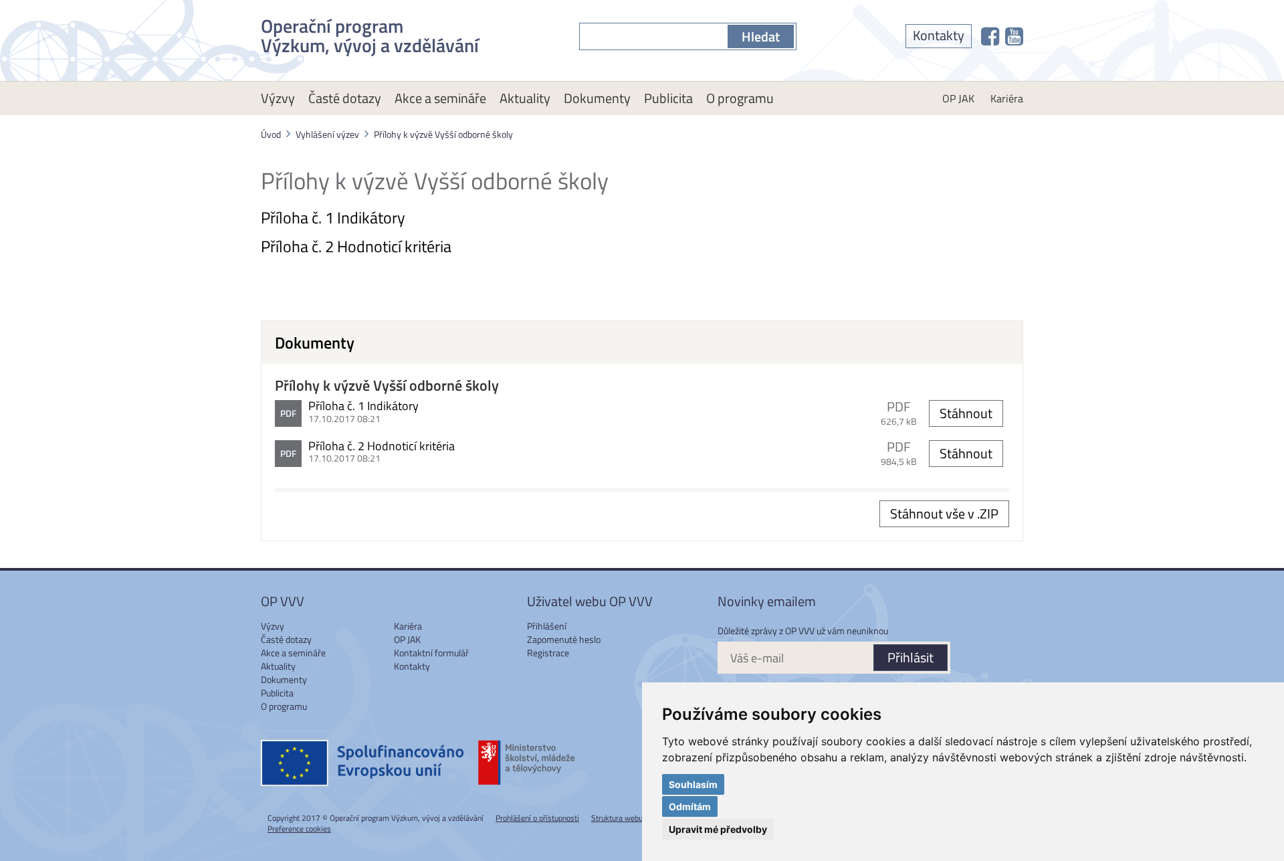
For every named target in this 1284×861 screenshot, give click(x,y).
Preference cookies (299, 828)
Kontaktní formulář (431, 653)
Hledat (761, 36)
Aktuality (525, 98)
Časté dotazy (344, 98)
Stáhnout (966, 413)
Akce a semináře (440, 98)
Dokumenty (597, 98)
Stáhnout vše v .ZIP (944, 513)
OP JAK (958, 98)
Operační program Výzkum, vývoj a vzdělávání (370, 33)
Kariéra (1006, 98)
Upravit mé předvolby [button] (718, 829)
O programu (740, 98)
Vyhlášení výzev (327, 134)
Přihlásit (910, 657)
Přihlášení (546, 626)
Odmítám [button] (690, 806)
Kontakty (938, 35)
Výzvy (278, 98)
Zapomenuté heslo (564, 639)
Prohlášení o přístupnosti (537, 817)
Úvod (271, 134)
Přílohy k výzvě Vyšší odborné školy (443, 134)
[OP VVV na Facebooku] (990, 36)
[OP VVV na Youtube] (1014, 36)
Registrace (548, 653)
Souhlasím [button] (693, 784)
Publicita (668, 98)
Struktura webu (617, 817)
